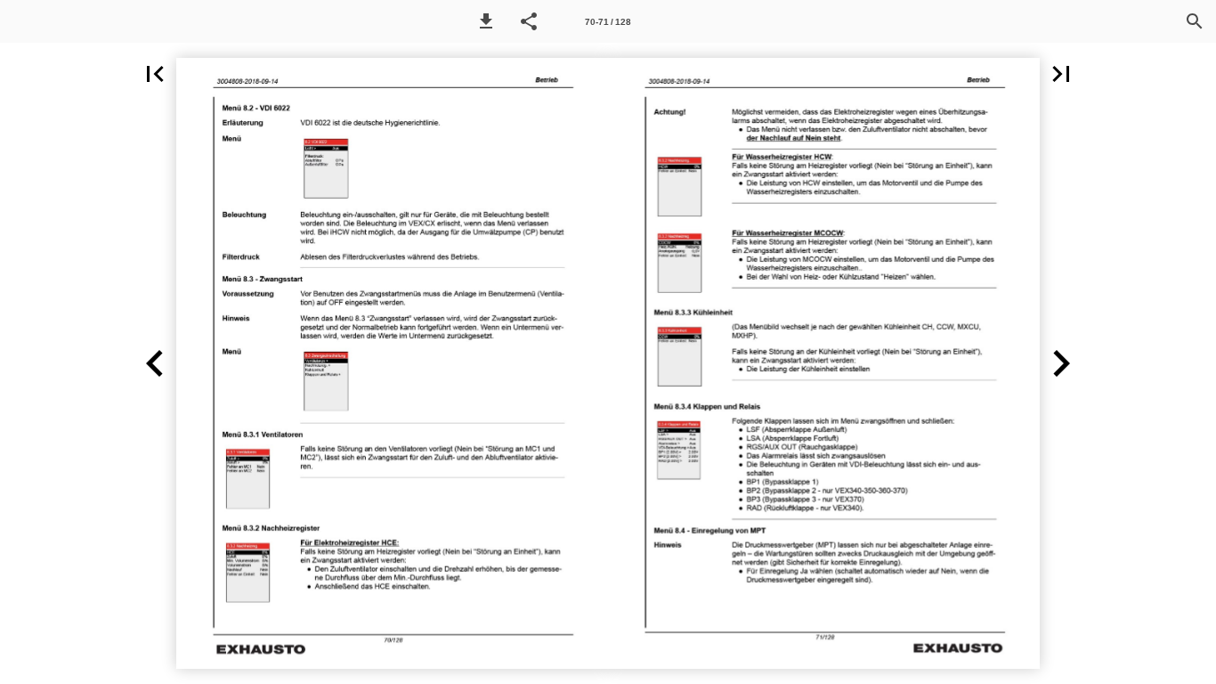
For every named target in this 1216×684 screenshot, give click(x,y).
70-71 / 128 (608, 22)
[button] (486, 21)
